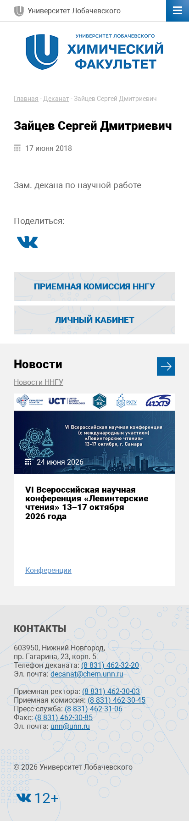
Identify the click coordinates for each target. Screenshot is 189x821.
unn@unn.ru (70, 726)
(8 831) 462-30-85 (64, 717)
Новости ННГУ (38, 382)
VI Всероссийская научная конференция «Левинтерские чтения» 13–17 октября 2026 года (86, 503)
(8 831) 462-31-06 (93, 709)
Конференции (48, 570)
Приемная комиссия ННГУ (94, 286)
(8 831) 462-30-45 (116, 700)
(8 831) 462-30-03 (111, 691)
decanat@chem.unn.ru (86, 674)
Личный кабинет (94, 320)
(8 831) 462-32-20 (110, 665)
